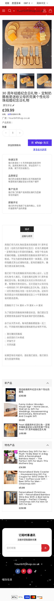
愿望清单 (16, 3)
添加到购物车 (14, 145)
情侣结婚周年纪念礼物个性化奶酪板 (34, 390)
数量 (4, 127)
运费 (9, 114)
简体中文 (41, 3)
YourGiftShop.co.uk (30, 10)
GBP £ (27, 3)
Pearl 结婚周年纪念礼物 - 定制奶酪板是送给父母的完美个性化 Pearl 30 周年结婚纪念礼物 (34, 427)
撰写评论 (7, 105)
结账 (7, 3)
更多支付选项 (39, 149)
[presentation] (3, 81)
